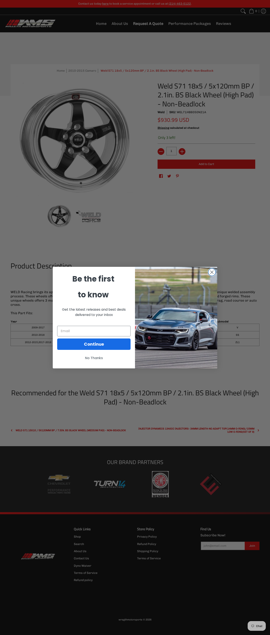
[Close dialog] (212, 272)
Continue (94, 344)
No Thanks (94, 358)
